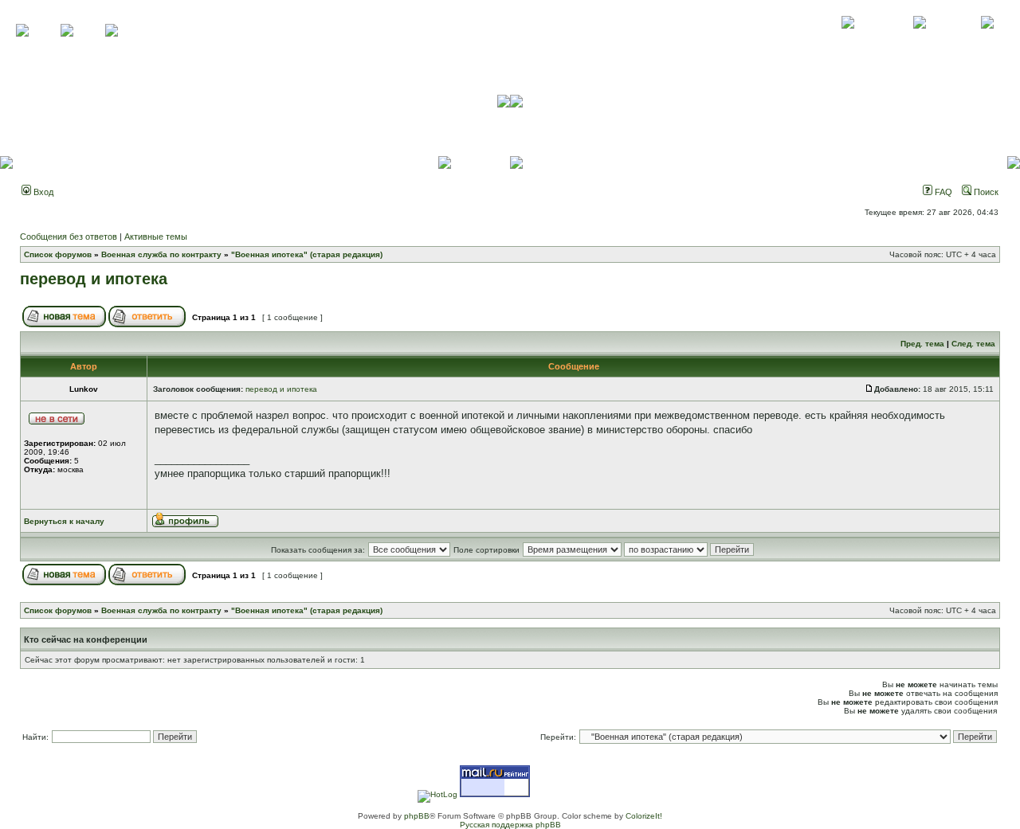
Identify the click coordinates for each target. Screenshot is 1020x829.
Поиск (984, 192)
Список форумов (58, 254)
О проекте (848, 40)
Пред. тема (922, 343)
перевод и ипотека (93, 278)
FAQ (942, 192)
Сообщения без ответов (68, 236)
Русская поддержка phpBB (510, 824)
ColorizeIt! (644, 815)
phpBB (417, 815)
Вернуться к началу (64, 521)
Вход (42, 192)
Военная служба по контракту (161, 254)
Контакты (919, 40)
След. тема (973, 343)
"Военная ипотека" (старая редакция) (306, 254)
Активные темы (155, 236)
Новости (987, 40)
